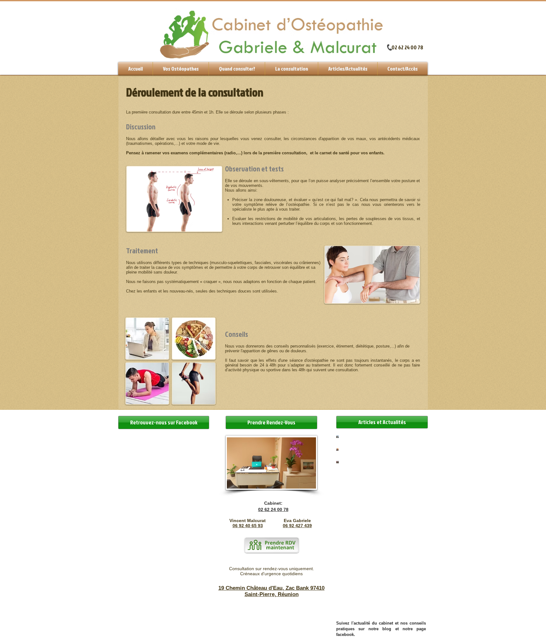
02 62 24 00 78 (407, 47)
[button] (291, 69)
